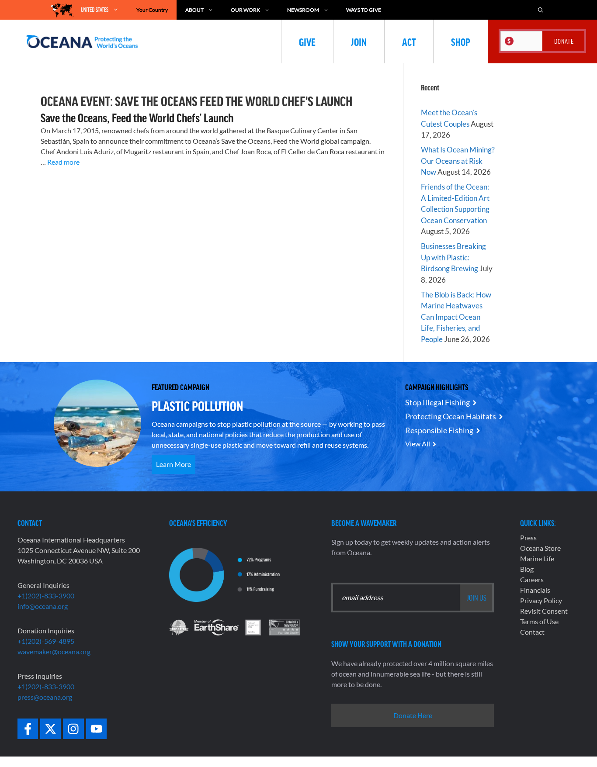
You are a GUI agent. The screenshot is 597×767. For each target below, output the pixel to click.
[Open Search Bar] (540, 10)
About (194, 10)
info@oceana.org (42, 606)
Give (307, 41)
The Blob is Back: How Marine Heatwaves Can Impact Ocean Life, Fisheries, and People (456, 317)
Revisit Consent (544, 611)
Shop (460, 41)
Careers (532, 579)
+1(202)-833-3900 (45, 595)
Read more (63, 162)
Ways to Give (363, 10)
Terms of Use (539, 621)
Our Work (245, 10)
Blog (527, 569)
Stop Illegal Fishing (437, 402)
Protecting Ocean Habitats (450, 416)
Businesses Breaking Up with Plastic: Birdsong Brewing (453, 257)
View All (417, 443)
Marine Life (537, 558)
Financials (535, 590)
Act (409, 41)
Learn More (173, 464)
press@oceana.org (44, 697)
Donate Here (412, 715)
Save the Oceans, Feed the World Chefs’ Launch (137, 117)
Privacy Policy (541, 600)
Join (359, 41)
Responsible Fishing (439, 430)
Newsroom (303, 10)
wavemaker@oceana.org (53, 651)
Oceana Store (540, 548)
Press (528, 537)
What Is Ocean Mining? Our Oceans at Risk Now (458, 160)
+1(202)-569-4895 (45, 641)
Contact (532, 632)
